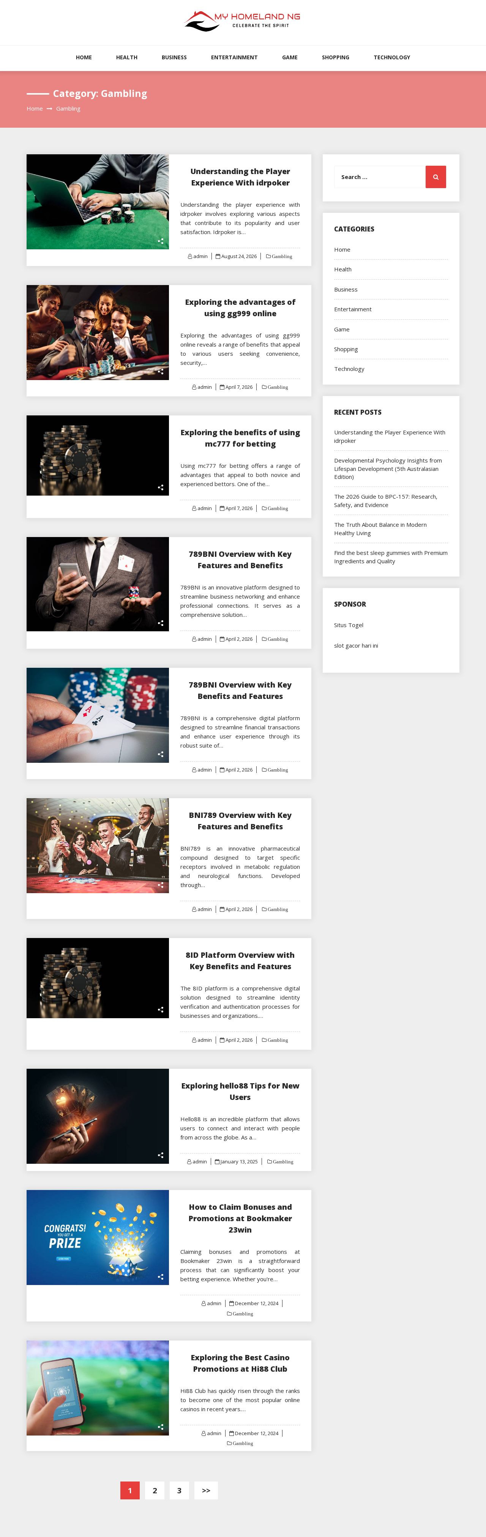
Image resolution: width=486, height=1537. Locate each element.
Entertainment (234, 57)
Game (290, 57)
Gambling (281, 256)
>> (206, 1490)
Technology (392, 57)
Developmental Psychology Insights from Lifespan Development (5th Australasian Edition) (388, 468)
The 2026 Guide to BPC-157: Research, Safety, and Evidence (385, 500)
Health (126, 57)
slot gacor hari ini (356, 645)
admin (200, 256)
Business (174, 57)
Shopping (335, 57)
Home (84, 57)
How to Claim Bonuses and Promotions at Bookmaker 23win (240, 1218)
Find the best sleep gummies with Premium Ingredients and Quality (391, 556)
